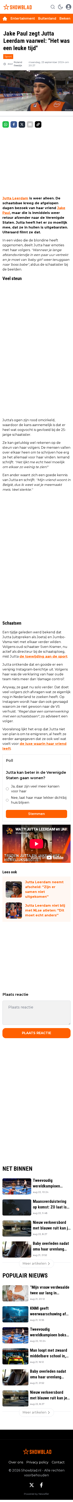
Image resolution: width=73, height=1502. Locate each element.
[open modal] (68, 7)
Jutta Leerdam (15, 198)
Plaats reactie (36, 1033)
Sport (8, 56)
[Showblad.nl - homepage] (17, 7)
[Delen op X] (22, 124)
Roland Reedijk (18, 64)
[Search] (52, 6)
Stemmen (36, 814)
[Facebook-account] (41, 1485)
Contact (58, 1462)
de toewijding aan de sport (43, 656)
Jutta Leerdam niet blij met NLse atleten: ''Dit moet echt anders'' (45, 910)
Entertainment (23, 18)
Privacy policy (37, 1462)
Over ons (16, 1462)
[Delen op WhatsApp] (5, 124)
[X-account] (31, 1485)
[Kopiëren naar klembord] (38, 124)
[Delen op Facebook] (14, 124)
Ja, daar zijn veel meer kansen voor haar (35, 788)
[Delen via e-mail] (30, 124)
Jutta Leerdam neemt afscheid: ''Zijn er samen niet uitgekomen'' (44, 889)
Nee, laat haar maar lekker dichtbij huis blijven (39, 800)
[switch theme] (60, 7)
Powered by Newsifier (36, 1493)
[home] (4, 18)
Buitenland (47, 18)
